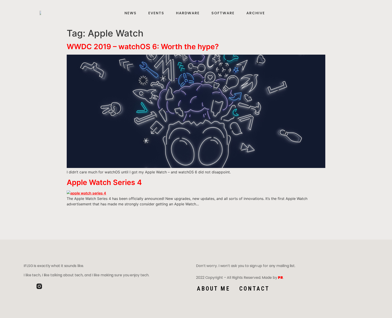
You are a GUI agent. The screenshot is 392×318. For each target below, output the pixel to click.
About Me (213, 288)
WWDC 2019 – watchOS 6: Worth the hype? (143, 46)
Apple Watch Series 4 (104, 182)
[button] (360, 13)
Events (156, 13)
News (131, 13)
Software (223, 13)
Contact (254, 288)
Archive (255, 13)
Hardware (188, 13)
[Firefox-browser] (52, 286)
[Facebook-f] (26, 286)
